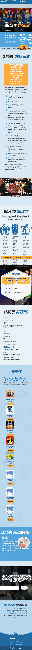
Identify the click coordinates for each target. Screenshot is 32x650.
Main (6, 29)
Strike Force (10, 415)
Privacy (18, 641)
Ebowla (10, 515)
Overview (3, 48)
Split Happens (10, 479)
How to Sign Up (8, 49)
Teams (24, 48)
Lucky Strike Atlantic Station (11, 360)
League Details (19, 49)
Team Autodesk (10, 497)
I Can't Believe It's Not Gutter (11, 461)
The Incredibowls (10, 446)
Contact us (19, 644)
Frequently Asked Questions (15, 610)
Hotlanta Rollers (10, 399)
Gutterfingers (10, 430)
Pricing (14, 48)
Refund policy (19, 643)
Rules (11, 644)
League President (30, 49)
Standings (19, 29)
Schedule (12, 29)
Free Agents (8, 30)
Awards (27, 29)
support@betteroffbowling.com (15, 614)
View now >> (10, 404)
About (11, 641)
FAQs (11, 643)
